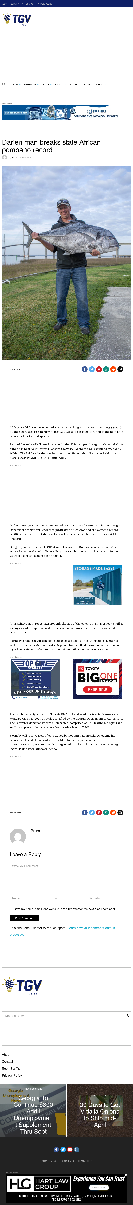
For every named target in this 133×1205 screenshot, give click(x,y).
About (6, 1054)
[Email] (120, 369)
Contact (7, 1061)
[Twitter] (92, 369)
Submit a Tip (11, 1068)
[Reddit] (113, 369)
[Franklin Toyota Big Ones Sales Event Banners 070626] (97, 678)
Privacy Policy (12, 1075)
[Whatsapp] (106, 369)
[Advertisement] (66, 56)
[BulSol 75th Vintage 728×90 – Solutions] (61, 112)
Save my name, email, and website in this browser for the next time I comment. (65, 909)
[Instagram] (76, 1149)
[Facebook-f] (56, 1149)
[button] (3, 84)
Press (14, 157)
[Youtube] (70, 1149)
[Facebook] (85, 369)
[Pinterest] (99, 369)
